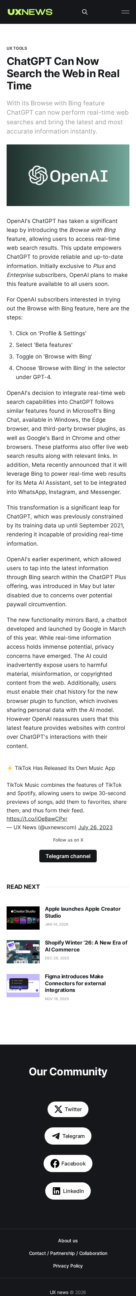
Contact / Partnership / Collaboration (68, 1253)
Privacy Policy (68, 1266)
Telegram (73, 1136)
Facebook (73, 1163)
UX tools (17, 48)
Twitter (73, 1109)
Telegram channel (68, 856)
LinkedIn (73, 1191)
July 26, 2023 (95, 827)
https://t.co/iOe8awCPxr (37, 818)
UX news (59, 1292)
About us (68, 1240)
